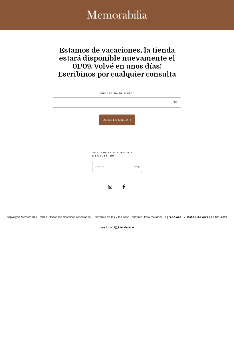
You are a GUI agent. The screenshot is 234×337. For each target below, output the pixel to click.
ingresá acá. (173, 216)
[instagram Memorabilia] (110, 187)
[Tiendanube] (117, 228)
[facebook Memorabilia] (124, 187)
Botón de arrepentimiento (207, 216)
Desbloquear (117, 119)
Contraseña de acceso (117, 93)
